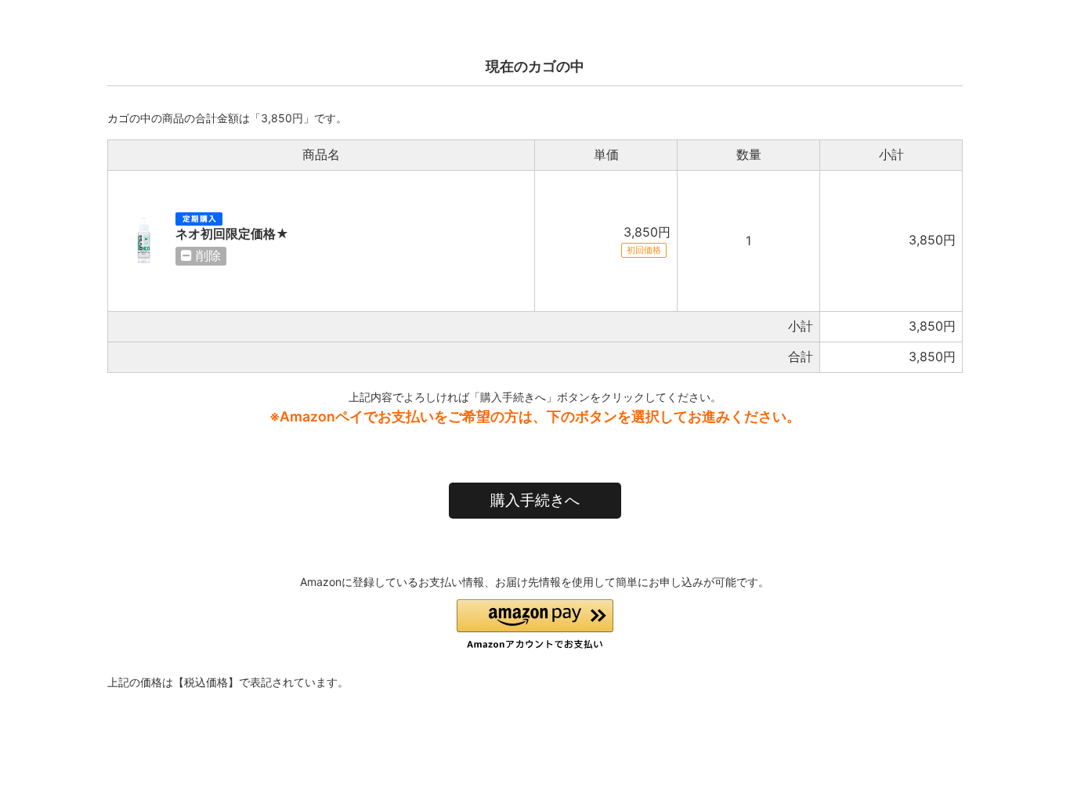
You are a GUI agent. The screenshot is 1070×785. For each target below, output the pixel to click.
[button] (535, 624)
